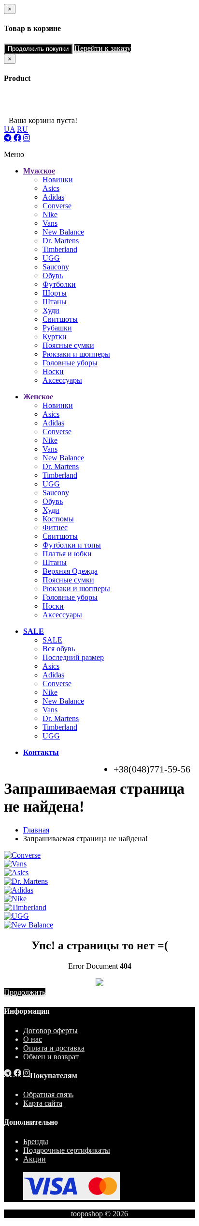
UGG (51, 258)
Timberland (60, 249)
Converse (57, 206)
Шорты (55, 293)
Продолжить (24, 992)
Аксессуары (62, 380)
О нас (32, 1039)
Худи (51, 310)
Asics (51, 188)
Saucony (56, 267)
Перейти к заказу (102, 48)
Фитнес (55, 527)
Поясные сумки (68, 345)
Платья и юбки (67, 554)
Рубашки (57, 328)
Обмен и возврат (51, 1057)
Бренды (35, 1141)
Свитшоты (60, 319)
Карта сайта (42, 1103)
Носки (53, 371)
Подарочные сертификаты (66, 1150)
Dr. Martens (61, 240)
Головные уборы (70, 363)
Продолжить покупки (38, 48)
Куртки (55, 336)
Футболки (59, 284)
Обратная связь (48, 1094)
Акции (34, 1159)
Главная (36, 830)
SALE (52, 640)
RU (22, 129)
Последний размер (73, 657)
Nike (50, 214)
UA (9, 129)
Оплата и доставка (54, 1048)
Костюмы (58, 519)
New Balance (63, 232)
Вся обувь (59, 648)
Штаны (55, 302)
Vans (50, 223)
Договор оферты (50, 1030)
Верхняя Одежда (70, 571)
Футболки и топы (72, 545)
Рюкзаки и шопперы (76, 354)
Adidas (53, 197)
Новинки (58, 179)
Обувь (53, 275)
